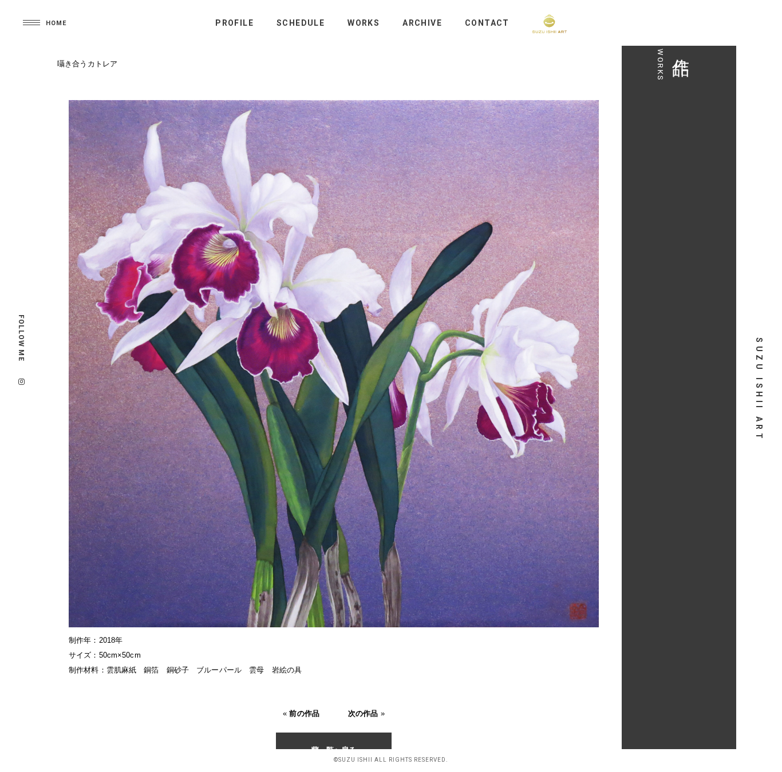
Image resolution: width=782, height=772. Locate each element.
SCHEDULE (301, 22)
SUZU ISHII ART (759, 389)
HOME (56, 23)
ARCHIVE (422, 22)
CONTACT (487, 22)
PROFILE (234, 22)
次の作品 (363, 713)
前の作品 (304, 713)
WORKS (363, 22)
